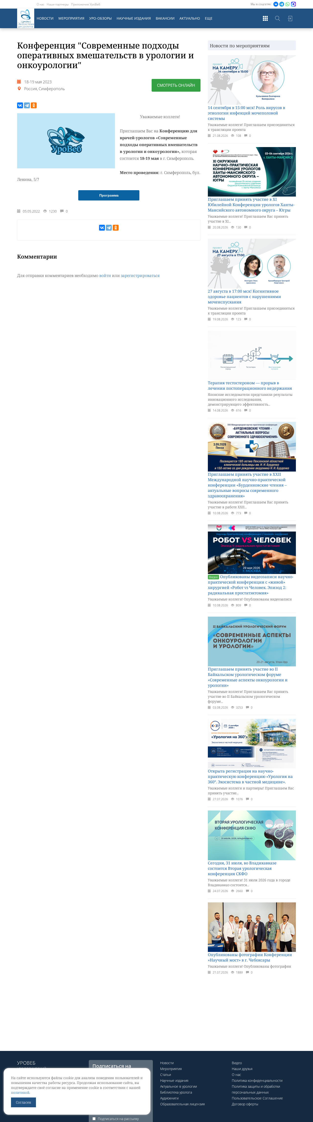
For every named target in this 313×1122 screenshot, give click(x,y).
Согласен (23, 1102)
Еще (208, 18)
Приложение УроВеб (85, 4)
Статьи (165, 1074)
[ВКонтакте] (20, 105)
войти (105, 275)
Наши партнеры (58, 4)
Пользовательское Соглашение (257, 1098)
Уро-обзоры (100, 18)
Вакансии (165, 18)
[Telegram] (27, 105)
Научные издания (134, 18)
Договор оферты (245, 1104)
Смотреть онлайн (176, 85)
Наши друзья (242, 1068)
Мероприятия (71, 18)
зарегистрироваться (140, 275)
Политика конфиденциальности (257, 1080)
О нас (40, 4)
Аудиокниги (169, 1098)
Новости (45, 18)
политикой (20, 1092)
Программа (109, 195)
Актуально (189, 18)
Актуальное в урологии (178, 1086)
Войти (290, 18)
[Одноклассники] (34, 105)
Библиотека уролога (176, 1092)
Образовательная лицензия (182, 1104)
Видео (237, 1062)
